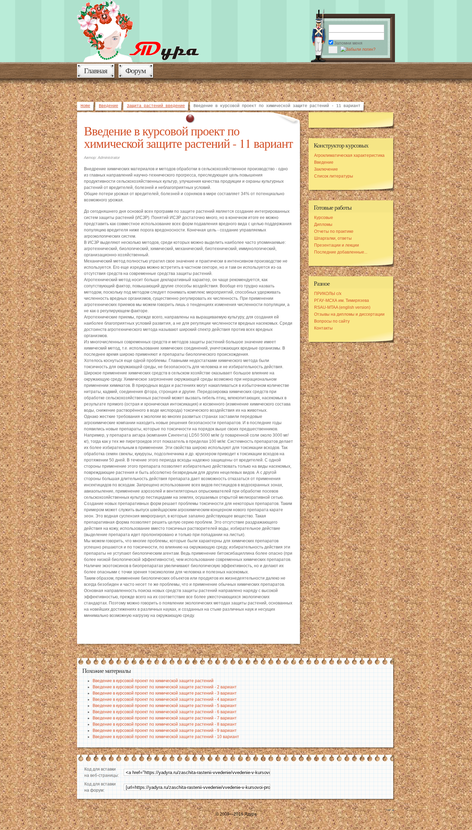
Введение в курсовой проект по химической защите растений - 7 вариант (165, 718)
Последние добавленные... (340, 252)
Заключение (326, 169)
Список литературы (333, 176)
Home (85, 106)
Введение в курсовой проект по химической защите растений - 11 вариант (188, 136)
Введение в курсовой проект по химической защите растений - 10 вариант (166, 736)
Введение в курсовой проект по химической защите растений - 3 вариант (165, 693)
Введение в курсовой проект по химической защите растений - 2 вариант (165, 687)
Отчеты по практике (333, 231)
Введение (108, 106)
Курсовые (323, 217)
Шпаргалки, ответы (333, 238)
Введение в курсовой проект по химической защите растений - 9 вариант (165, 730)
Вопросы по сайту (332, 321)
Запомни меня (348, 43)
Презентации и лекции (336, 245)
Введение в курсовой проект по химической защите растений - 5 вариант (165, 705)
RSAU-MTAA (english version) (342, 307)
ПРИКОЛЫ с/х (327, 293)
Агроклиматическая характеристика (349, 155)
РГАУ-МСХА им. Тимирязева (341, 300)
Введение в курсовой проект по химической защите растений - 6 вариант (165, 711)
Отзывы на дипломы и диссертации (349, 314)
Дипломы (323, 224)
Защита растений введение (156, 106)
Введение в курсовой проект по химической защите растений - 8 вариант (165, 724)
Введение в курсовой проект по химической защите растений (153, 680)
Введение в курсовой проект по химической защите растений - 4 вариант (165, 699)
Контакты (323, 328)
